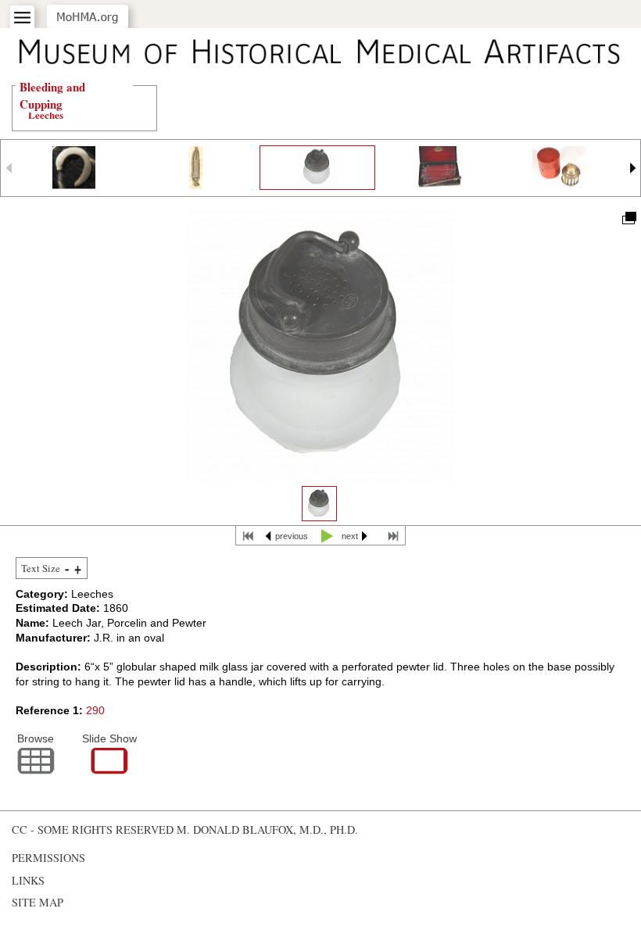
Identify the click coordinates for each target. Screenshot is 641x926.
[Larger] (77, 569)
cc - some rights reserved (93, 829)
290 (95, 710)
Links (28, 880)
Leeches (45, 114)
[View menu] (22, 17)
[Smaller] (66, 569)
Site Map (37, 902)
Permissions (48, 857)
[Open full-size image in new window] (628, 217)
